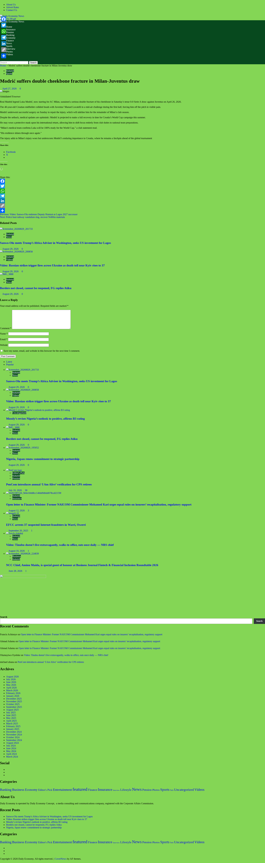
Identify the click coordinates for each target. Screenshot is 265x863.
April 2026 (11, 687)
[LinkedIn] (132, 200)
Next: (32, 217)
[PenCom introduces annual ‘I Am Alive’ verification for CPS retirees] (14, 470)
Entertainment (62, 790)
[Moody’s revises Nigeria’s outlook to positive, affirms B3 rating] (38, 410)
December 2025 (14, 698)
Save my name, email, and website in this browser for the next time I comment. (42, 351)
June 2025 (11, 715)
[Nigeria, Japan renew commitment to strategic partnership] (22, 447)
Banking (10, 35)
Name (4, 333)
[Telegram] (132, 195)
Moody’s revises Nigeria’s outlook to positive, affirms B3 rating (45, 418)
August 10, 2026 (16, 551)
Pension (10, 32)
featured (10, 70)
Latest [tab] (9, 361)
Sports (9, 46)
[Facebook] (132, 181)
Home (9, 26)
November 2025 (14, 701)
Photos (9, 51)
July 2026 (11, 679)
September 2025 (14, 707)
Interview (10, 49)
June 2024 (11, 748)
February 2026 (13, 693)
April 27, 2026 (9, 88)
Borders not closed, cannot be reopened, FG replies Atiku (35, 288)
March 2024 (12, 756)
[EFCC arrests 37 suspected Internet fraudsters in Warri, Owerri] (12, 513)
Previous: (38, 214)
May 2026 (11, 685)
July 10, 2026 (15, 490)
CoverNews (60, 858)
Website (4, 345)
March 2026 (12, 690)
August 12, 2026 (16, 510)
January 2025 (12, 729)
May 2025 (11, 718)
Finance (10, 40)
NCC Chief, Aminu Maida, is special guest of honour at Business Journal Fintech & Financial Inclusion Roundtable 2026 (82, 565)
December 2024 (14, 731)
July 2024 (11, 745)
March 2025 (12, 723)
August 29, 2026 (10, 249)
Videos (9, 54)
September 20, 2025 (19, 530)
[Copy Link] (132, 205)
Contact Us (11, 10)
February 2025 (13, 726)
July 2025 (11, 712)
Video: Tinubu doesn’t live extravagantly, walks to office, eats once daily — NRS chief (60, 544)
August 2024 (12, 743)
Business (16, 556)
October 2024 (12, 737)
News (9, 43)
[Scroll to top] (1, 861)
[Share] (132, 210)
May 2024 (11, 751)
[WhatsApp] (132, 190)
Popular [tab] (10, 364)
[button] (1, 59)
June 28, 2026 (16, 571)
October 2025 (12, 704)
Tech (171, 790)
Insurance (10, 29)
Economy (10, 38)
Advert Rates (12, 7)
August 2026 (12, 676)
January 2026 (12, 696)
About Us (11, 4)
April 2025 (11, 720)
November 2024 (14, 734)
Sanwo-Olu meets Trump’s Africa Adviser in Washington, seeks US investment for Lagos (55, 242)
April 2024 (11, 754)
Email (4, 339)
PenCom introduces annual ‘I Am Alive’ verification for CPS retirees (49, 484)
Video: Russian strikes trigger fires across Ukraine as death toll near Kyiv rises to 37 (52, 265)
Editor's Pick (18, 473)
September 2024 (14, 740)
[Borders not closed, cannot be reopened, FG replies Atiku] (6, 274)
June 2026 (11, 682)
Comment (5, 328)
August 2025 (12, 709)
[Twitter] (132, 186)
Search (3, 617)
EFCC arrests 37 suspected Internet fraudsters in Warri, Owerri (46, 524)
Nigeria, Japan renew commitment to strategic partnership (42, 459)
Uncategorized (19, 412)
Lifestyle (125, 789)
